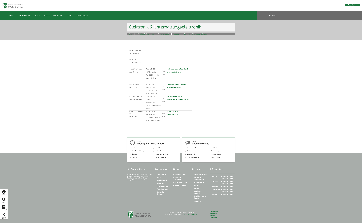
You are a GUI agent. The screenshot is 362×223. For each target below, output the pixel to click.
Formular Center (216, 154)
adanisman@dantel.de (174, 96)
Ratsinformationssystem (163, 148)
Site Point (193, 214)
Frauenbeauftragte (181, 182)
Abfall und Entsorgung (139, 151)
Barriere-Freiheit (180, 185)
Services (134, 154)
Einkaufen (177, 34)
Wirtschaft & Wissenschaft (53, 16)
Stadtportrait (191, 154)
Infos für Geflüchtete (179, 178)
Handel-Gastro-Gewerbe (162, 193)
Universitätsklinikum (200, 174)
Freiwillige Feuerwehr (197, 192)
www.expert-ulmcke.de (174, 72)
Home (11, 16)
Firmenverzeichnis (163, 34)
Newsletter (213, 217)
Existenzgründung (161, 157)
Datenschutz (214, 211)
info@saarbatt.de (172, 111)
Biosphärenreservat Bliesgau (200, 197)
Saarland (196, 185)
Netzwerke (197, 201)
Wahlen (134, 148)
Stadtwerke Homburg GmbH (199, 178)
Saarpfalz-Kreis (199, 182)
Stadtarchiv (160, 183)
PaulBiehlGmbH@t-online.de (176, 84)
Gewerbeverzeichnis (162, 154)
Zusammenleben (192, 148)
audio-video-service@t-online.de (177, 69)
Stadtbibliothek (162, 180)
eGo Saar (196, 188)
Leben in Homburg (24, 16)
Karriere (134, 157)
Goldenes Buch (215, 157)
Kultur (189, 151)
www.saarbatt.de (172, 115)
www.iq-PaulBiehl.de (174, 87)
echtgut (186, 214)
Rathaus (69, 16)
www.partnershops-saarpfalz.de (178, 99)
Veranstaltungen (82, 16)
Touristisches (215, 148)
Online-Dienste (160, 151)
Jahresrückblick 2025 (193, 157)
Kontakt (212, 215)
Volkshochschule (162, 186)
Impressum (213, 213)
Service (37, 16)
